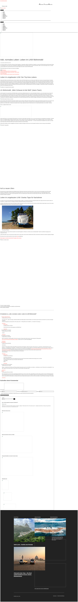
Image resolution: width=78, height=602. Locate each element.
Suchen (3, 397)
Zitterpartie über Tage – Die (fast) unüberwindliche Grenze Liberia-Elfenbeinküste (23, 574)
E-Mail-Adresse (19, 391)
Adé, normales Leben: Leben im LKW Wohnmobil (42, 588)
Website (38, 391)
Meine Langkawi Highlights (4, 307)
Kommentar (2, 389)
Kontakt (4, 17)
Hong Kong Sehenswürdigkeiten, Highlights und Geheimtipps (10, 306)
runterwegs (4, 342)
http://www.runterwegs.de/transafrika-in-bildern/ (10, 339)
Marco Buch (5, 324)
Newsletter (5, 16)
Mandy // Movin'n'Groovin (6, 316)
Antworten (3, 323)
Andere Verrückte (7, 305)
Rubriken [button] (4, 15)
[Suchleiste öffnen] (1, 9)
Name (1, 391)
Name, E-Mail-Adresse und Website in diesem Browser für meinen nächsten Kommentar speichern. (17, 393)
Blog (17, 236)
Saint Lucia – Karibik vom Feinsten (23, 544)
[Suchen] (14, 399)
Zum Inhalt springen (3, 0)
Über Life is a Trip (59, 519)
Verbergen (4, 70)
